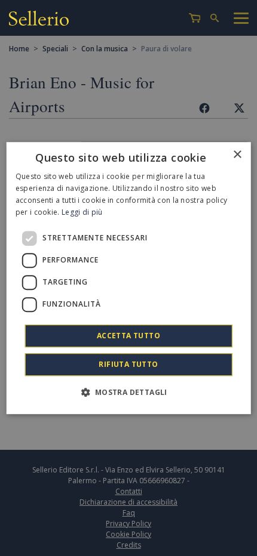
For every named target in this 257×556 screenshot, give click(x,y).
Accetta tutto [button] (128, 335)
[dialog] (129, 278)
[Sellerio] (39, 20)
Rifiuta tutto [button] (128, 364)
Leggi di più (82, 212)
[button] (128, 392)
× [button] (236, 154)
